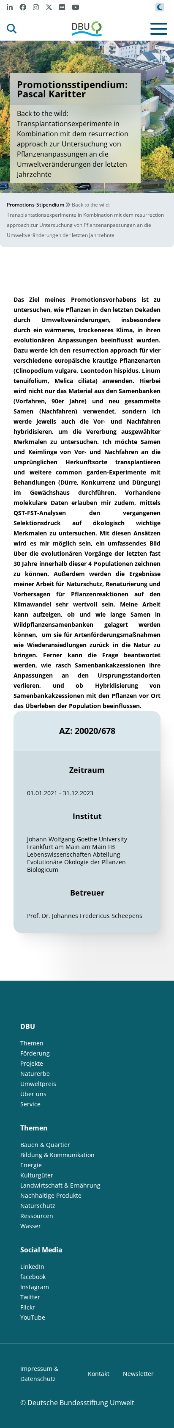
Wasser (30, 1226)
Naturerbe (35, 1074)
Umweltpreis (38, 1084)
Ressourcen (36, 1216)
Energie (31, 1165)
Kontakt (98, 1374)
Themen (32, 1043)
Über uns (33, 1094)
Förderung (35, 1053)
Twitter (30, 1297)
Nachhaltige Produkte (51, 1195)
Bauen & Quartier (45, 1145)
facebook (33, 1277)
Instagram (34, 1287)
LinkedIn (32, 1267)
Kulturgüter (36, 1175)
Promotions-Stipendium (35, 204)
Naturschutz (37, 1206)
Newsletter (138, 1374)
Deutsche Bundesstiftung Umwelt (80, 1402)
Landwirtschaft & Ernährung (60, 1185)
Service (30, 1104)
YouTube (32, 1317)
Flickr (27, 1307)
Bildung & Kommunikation (57, 1155)
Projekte (31, 1063)
